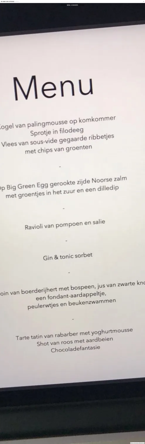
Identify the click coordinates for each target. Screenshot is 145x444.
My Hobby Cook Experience (7, 1)
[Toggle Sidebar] (143, 1)
